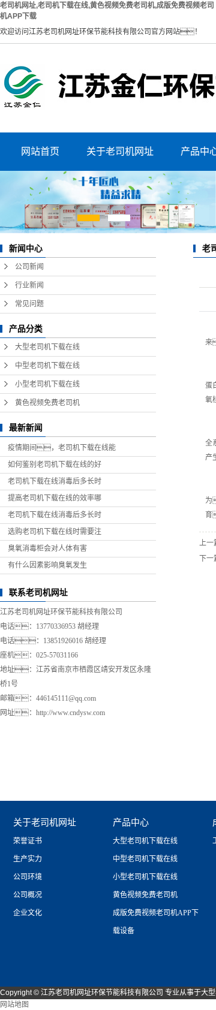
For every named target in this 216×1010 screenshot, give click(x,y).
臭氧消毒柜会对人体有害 (47, 548)
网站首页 (40, 151)
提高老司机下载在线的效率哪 (54, 498)
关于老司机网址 (120, 151)
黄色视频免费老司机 (47, 403)
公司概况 (27, 895)
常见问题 (29, 304)
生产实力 (27, 859)
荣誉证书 (27, 841)
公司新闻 (29, 267)
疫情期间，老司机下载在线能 (62, 448)
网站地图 (14, 1004)
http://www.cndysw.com (70, 712)
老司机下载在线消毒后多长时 (54, 481)
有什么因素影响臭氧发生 (47, 565)
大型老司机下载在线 (47, 347)
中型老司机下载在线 (47, 365)
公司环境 (27, 877)
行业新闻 (29, 285)
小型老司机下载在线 (47, 384)
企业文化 (27, 913)
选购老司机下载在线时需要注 (54, 531)
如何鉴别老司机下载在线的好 (54, 464)
